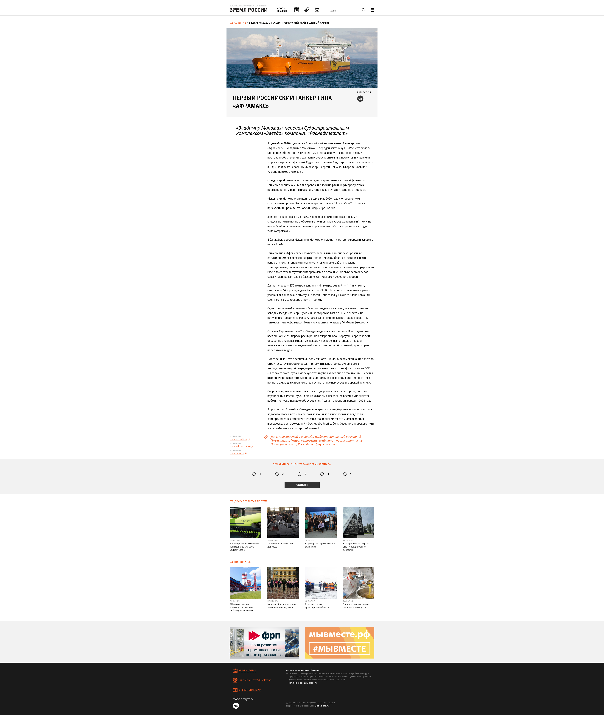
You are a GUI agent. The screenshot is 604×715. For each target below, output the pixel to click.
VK (360, 98)
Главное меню (372, 10)
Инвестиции (280, 440)
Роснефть (305, 444)
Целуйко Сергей (325, 444)
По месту (317, 9)
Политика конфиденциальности (303, 683)
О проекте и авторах (250, 690)
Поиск (333, 10)
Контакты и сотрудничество (255, 680)
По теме (307, 9)
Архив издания (247, 670)
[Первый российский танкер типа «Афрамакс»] (302, 58)
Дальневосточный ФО (286, 437)
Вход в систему (321, 706)
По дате (296, 9)
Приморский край (283, 444)
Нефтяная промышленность (341, 440)
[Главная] (248, 8)
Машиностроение (304, 440)
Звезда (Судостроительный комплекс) (332, 437)
